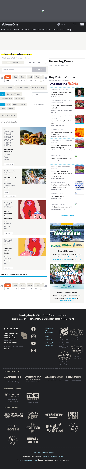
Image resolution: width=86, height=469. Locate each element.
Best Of (48, 29)
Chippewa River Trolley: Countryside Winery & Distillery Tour (61, 146)
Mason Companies (70, 298)
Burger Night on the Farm (8, 150)
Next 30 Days (40, 87)
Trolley (68, 29)
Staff (34, 452)
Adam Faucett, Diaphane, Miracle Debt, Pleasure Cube (62, 133)
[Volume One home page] (11, 24)
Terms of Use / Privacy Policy (27, 460)
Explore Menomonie (64, 259)
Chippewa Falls (7, 98)
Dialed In (40, 29)
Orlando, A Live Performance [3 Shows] (62, 158)
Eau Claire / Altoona (13, 94)
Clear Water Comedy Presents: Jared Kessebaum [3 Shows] (61, 93)
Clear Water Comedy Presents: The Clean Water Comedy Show (60, 186)
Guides (33, 29)
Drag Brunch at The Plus (57, 196)
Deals (27, 29)
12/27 (37, 78)
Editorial (46, 456)
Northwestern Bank (67, 300)
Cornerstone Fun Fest (10, 179)
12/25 (22, 78)
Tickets (56, 29)
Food (3, 108)
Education (8, 233)
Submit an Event (13, 62)
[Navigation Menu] (82, 24)
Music (15, 104)
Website (54, 456)
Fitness (11, 108)
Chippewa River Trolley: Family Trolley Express (61, 122)
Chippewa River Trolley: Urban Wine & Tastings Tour (61, 107)
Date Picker (9, 115)
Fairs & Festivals (10, 196)
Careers (51, 452)
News (3, 29)
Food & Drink (9, 164)
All (2, 94)
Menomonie (19, 98)
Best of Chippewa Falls (67, 292)
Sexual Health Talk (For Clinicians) (8, 214)
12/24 (15, 78)
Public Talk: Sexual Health (8, 250)
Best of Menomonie (67, 251)
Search (39, 69)
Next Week (23, 87)
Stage (23, 104)
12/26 (30, 78)
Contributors (42, 452)
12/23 (8, 78)
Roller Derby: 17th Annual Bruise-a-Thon (62, 207)
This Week (8, 87)
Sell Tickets (37, 62)
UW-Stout (77, 259)
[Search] (74, 24)
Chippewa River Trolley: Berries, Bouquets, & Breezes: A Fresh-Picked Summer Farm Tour (61, 173)
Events (9, 29)
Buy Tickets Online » (67, 215)
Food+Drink (18, 29)
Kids (8, 104)
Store (62, 29)
